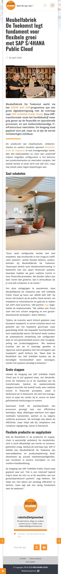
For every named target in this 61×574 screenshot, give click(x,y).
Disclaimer (30, 562)
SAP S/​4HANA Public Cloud (27, 114)
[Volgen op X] (37, 547)
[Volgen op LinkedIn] (44, 547)
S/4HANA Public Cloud (35, 534)
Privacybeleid (35, 559)
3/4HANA (21, 534)
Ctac (47, 304)
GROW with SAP (20, 107)
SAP (19, 537)
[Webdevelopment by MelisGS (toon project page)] (38, 571)
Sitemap (23, 559)
